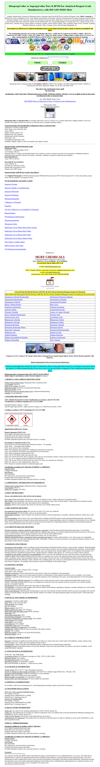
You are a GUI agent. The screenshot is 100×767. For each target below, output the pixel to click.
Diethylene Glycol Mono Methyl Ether (18, 238)
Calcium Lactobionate (13, 307)
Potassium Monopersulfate (59, 330)
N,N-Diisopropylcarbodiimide (15, 249)
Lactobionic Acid (56, 317)
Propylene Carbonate (12, 330)
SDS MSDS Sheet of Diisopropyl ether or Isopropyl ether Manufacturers (50, 101)
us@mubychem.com (53, 272)
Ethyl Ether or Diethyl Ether (15, 242)
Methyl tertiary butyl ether (14, 246)
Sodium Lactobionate (57, 337)
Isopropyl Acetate (11, 184)
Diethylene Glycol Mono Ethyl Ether (18, 235)
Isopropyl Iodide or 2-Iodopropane (17, 188)
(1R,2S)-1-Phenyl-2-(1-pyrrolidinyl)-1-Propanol (22, 210)
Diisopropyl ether (11, 224)
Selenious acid (10, 332)
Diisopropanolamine (12, 199)
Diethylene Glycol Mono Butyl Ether (18, 231)
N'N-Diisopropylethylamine (14, 217)
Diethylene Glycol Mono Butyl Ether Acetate (21, 228)
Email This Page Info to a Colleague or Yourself (60, 54)
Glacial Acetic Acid (12, 317)
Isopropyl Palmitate (12, 195)
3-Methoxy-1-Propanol (13, 202)
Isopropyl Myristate (12, 191)
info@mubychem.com (53, 267)
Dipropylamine (10, 213)
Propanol (8, 206)
